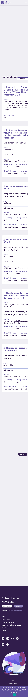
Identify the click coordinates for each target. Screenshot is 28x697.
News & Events (6, 628)
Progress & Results (8, 622)
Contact (4, 630)
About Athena (6, 619)
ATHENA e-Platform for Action (11, 625)
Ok (14, 694)
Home (3, 616)
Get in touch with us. (17, 610)
